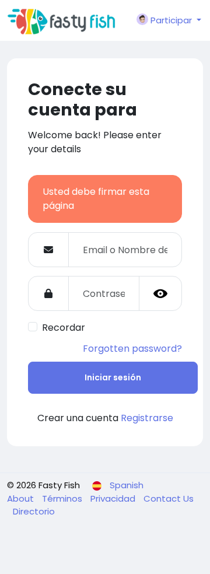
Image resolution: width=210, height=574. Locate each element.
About (21, 498)
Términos (63, 498)
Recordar (63, 327)
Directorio (34, 511)
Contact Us (169, 498)
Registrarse (147, 418)
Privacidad (114, 498)
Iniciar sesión (113, 377)
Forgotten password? (132, 348)
